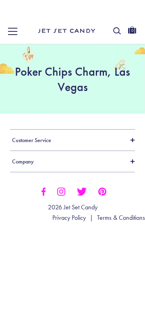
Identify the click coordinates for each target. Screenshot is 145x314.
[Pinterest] (102, 191)
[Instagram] (61, 191)
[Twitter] (82, 191)
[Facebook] (43, 191)
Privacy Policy (69, 218)
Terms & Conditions (121, 218)
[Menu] (13, 31)
